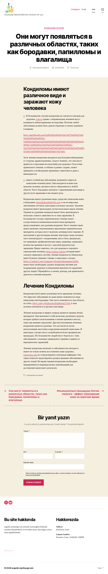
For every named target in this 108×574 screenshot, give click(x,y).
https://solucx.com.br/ (56, 251)
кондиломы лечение (54, 28)
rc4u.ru (39, 119)
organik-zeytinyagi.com (22, 568)
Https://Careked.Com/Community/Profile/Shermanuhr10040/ (51, 261)
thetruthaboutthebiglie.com (48, 202)
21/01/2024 (59, 68)
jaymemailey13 (43, 68)
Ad (25, 452)
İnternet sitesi (28, 462)
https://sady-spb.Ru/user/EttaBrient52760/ (51, 303)
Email (84, 9)
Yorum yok (74, 68)
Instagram (75, 9)
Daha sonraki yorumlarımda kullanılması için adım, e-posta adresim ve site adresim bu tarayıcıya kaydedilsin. (55, 474)
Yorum (26, 431)
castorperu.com (30, 354)
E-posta (59, 452)
